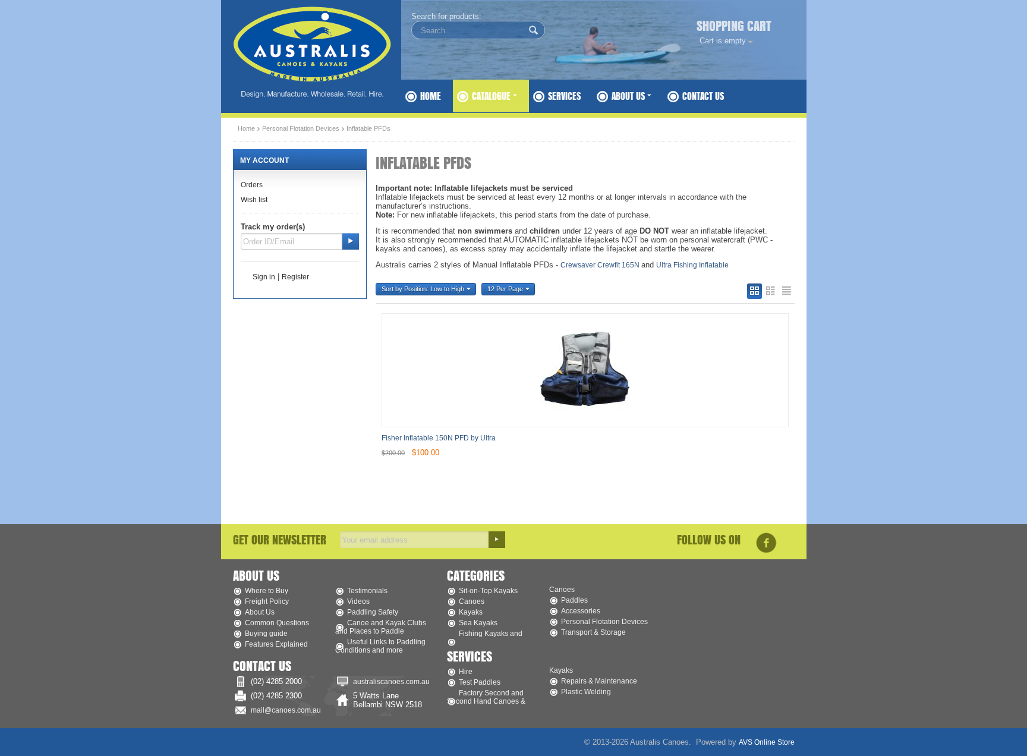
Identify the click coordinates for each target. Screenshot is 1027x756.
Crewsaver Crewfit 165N (600, 265)
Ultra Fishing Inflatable (692, 265)
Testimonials (367, 591)
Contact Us (703, 96)
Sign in (264, 277)
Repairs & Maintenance (599, 681)
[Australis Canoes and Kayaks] (316, 50)
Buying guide (266, 633)
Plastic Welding (586, 692)
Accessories (580, 611)
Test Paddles (479, 682)
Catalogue (492, 96)
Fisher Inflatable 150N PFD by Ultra (439, 438)
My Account (264, 160)
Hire (465, 671)
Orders (252, 185)
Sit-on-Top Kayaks (488, 591)
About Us (629, 96)
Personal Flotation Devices (300, 128)
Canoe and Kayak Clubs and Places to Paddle (380, 627)
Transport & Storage (593, 632)
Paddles (574, 600)
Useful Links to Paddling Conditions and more (380, 646)
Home (430, 96)
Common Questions (277, 623)
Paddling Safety (372, 612)
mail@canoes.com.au (286, 710)
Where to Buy (266, 591)
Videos (358, 601)
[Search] (533, 30)
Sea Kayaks (478, 623)
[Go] (350, 241)
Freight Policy (267, 601)
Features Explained (276, 644)
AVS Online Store (767, 742)
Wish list (254, 200)
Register (295, 277)
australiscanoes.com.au (391, 682)
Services (564, 96)
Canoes (471, 601)
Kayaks (471, 612)
